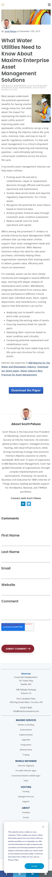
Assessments (26, 729)
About (26, 807)
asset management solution (22, 85)
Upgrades (26, 739)
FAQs (26, 780)
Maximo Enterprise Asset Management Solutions (24, 86)
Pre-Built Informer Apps (26, 770)
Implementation (26, 734)
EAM (3, 85)
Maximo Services (26, 720)
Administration (26, 749)
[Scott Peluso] (6, 24)
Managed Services (26, 796)
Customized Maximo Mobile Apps (25, 775)
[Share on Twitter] (19, 874)
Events (26, 817)
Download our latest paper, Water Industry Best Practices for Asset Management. (24, 370)
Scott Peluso (10, 31)
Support (25, 801)
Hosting (26, 787)
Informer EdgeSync (26, 765)
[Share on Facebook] (6, 874)
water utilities (9, 89)
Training (25, 754)
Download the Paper (26, 390)
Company (26, 812)
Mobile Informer (26, 761)
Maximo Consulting (26, 724)
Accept (34, 866)
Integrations (26, 744)
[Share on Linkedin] (32, 874)
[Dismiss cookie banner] (43, 827)
